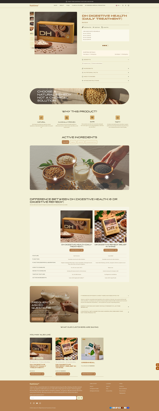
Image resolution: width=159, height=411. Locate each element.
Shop (55, 5)
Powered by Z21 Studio (51, 407)
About (62, 5)
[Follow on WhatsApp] (40, 403)
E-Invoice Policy (109, 390)
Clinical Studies (77, 5)
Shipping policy (122, 393)
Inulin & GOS (80, 142)
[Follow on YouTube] (37, 403)
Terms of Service (122, 390)
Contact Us (121, 386)
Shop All (91, 386)
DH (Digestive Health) (94, 388)
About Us (108, 386)
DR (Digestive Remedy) (94, 390)
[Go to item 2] (32, 19)
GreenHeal (88, 362)
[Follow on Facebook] (30, 403)
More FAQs (36, 319)
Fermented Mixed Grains (91, 142)
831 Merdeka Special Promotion (95, 5)
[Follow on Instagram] (34, 403)
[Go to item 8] (32, 49)
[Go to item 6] (32, 39)
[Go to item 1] (32, 14)
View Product (75, 250)
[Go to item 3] (32, 24)
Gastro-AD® (65, 142)
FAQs (68, 5)
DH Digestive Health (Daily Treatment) (76, 245)
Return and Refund (123, 388)
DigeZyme (73, 142)
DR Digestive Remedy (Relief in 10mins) (111, 245)
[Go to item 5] (32, 34)
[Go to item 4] (32, 29)
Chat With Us (51, 319)
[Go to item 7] (32, 44)
